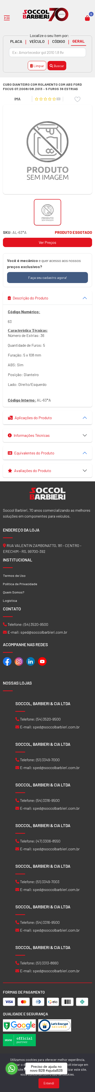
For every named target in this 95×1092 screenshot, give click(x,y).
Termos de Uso (14, 575)
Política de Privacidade (20, 584)
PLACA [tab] (16, 41)
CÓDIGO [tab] (58, 41)
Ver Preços (47, 242)
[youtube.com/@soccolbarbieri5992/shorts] (42, 661)
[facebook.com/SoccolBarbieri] (7, 661)
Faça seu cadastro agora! (47, 277)
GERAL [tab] (78, 41)
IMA (17, 98)
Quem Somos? (13, 592)
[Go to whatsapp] (12, 1068)
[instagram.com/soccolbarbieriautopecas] (19, 661)
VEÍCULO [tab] (37, 41)
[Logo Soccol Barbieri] (45, 14)
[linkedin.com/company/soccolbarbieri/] (30, 661)
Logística (10, 600)
